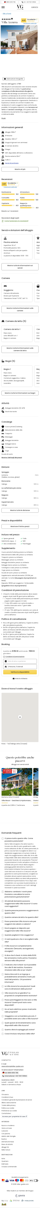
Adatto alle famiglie (9, 1136)
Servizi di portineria (11, 163)
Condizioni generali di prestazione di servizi (17, 1100)
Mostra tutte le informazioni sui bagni (20, 393)
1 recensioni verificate (29, 23)
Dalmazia (5, 1164)
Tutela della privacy (9, 1105)
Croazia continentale (9, 1167)
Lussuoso (5, 1131)
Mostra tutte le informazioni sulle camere (20, 309)
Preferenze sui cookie (9, 1111)
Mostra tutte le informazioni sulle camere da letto (20, 349)
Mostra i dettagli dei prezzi (12, 458)
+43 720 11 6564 (30, 2)
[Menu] (3, 7)
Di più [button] (4, 118)
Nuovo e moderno (8, 1125)
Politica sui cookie (8, 1108)
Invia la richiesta (21, 679)
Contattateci (6, 1113)
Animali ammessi (8, 1142)
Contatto (34, 7)
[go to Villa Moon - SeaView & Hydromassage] (17, 801)
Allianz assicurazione (9, 1103)
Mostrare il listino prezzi (20, 526)
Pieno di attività (7, 1144)
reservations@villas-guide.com (13, 1066)
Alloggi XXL (5, 1147)
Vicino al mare (7, 1128)
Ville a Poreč (7, 13)
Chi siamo (5, 1094)
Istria (3, 1159)
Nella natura (6, 1150)
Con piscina (6, 1134)
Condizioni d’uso (7, 1097)
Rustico (4, 1139)
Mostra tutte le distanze (20, 510)
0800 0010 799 (10, 2)
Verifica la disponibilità (20, 672)
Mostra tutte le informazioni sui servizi (20, 266)
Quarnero (5, 1161)
